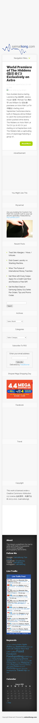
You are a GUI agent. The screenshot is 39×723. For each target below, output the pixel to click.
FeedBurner (24, 365)
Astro (9, 646)
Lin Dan (18, 663)
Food (20, 651)
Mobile (12, 664)
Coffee (13, 652)
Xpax (7, 672)
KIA (15, 661)
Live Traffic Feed (18, 576)
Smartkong (20, 561)
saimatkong (18, 563)
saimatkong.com (30, 717)
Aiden (19, 644)
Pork (20, 666)
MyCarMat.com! (13, 217)
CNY (8, 652)
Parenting (22, 664)
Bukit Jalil (29, 647)
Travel (20, 670)
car (11, 648)
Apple (24, 644)
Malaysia (25, 662)
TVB (28, 670)
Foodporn (11, 654)
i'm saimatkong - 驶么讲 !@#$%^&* (17, 614)
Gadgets (9, 659)
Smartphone (11, 670)
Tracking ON (25, 633)
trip (25, 670)
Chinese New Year (21, 649)
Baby (14, 647)
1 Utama (8, 644)
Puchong (10, 668)
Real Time (18, 633)
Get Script (12, 633)
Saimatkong (20, 84)
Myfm (17, 664)
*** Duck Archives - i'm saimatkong (18, 586)
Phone (16, 666)
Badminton (21, 646)
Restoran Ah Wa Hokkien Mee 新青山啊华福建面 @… (17, 602)
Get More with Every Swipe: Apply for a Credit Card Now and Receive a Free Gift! (20, 279)
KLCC (18, 661)
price (23, 666)
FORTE (26, 657)
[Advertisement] (19, 24)
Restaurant (18, 668)
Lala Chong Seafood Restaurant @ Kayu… (16, 620)
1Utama (14, 644)
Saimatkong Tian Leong (16, 558)
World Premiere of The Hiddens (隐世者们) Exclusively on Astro (19, 73)
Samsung (24, 668)
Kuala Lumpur (24, 661)
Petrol (11, 666)
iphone (25, 659)
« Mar (8, 703)
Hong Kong (16, 659)
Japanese (9, 661)
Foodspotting (14, 656)
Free (30, 657)
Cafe (8, 649)
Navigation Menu (20, 58)
